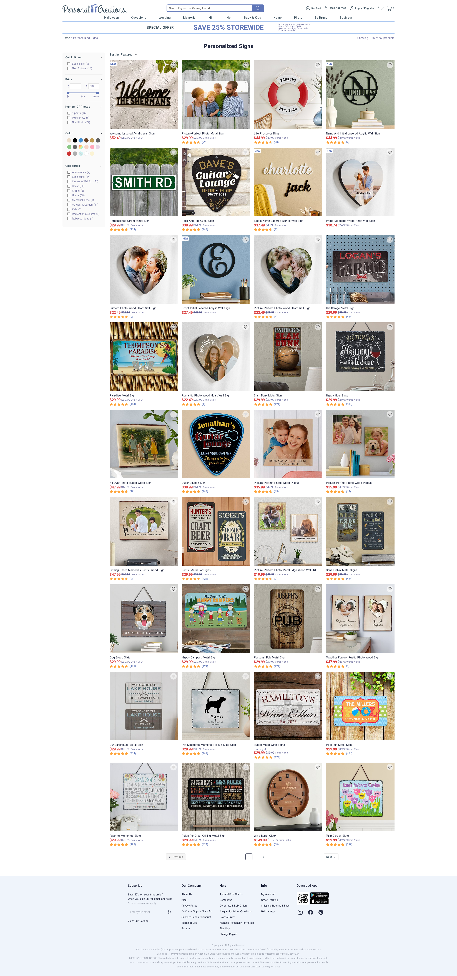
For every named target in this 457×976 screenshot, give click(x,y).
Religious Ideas (82, 218)
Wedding (165, 17)
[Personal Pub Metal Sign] (288, 618)
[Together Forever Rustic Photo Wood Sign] (360, 618)
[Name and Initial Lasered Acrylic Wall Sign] (360, 94)
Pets (76, 209)
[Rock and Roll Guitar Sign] (216, 182)
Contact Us (226, 899)
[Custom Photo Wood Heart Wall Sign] (144, 269)
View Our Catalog (138, 921)
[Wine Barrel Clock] (288, 797)
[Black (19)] (75, 140)
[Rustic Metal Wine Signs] (288, 706)
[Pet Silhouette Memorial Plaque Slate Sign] (216, 706)
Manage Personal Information (237, 922)
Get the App (268, 911)
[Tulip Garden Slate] (360, 797)
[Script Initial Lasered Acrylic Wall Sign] (216, 269)
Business (346, 17)
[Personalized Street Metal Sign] (144, 182)
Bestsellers (80, 63)
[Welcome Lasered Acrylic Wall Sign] (144, 94)
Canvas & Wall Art (84, 181)
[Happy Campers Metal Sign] (216, 618)
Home (277, 17)
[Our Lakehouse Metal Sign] (144, 706)
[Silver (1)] (75, 153)
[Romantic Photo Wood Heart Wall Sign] (216, 356)
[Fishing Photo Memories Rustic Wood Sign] (144, 531)
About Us (187, 894)
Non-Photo (80, 122)
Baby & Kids (252, 17)
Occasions (138, 17)
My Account (268, 894)
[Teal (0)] (81, 153)
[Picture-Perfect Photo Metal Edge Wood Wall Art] (288, 531)
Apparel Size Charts (231, 894)
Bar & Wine (80, 176)
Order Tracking (269, 899)
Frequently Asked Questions (236, 911)
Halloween (111, 17)
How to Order (227, 917)
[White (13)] (86, 153)
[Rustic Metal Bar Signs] (216, 531)
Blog (184, 899)
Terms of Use (189, 922)
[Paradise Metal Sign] (144, 356)
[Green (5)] (69, 147)
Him (211, 17)
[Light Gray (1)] (75, 147)
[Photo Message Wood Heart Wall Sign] (360, 182)
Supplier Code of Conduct (196, 917)
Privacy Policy (189, 905)
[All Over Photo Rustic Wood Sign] (144, 444)
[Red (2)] (69, 153)
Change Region (228, 934)
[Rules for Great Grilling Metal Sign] (216, 797)
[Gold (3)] (92, 140)
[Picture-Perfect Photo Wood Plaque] (288, 444)
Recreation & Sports (85, 214)
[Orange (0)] (86, 147)
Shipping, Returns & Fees (275, 905)
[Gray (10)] (98, 140)
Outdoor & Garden (84, 204)
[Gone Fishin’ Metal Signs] (360, 531)
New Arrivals (81, 68)
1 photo (79, 113)
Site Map (225, 928)
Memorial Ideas (82, 200)
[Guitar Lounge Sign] (216, 444)
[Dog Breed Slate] (144, 618)
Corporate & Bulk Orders (233, 905)
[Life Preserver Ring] (288, 94)
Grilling (77, 190)
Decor (78, 186)
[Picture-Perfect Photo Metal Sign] (216, 94)
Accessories (80, 172)
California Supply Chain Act (197, 911)
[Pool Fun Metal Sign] (360, 706)
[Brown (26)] (86, 140)
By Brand (321, 17)
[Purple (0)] (98, 147)
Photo (298, 17)
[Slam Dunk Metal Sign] (288, 356)
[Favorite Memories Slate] (144, 797)
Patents (186, 928)
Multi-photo (80, 117)
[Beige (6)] (69, 140)
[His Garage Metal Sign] (360, 269)
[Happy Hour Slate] (360, 356)
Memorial (189, 17)
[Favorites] (381, 8)
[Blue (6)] (81, 140)
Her (229, 17)
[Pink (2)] (92, 147)
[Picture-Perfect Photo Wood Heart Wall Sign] (288, 269)
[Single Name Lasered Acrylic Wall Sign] (288, 182)
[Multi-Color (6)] (81, 147)
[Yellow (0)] (92, 153)
